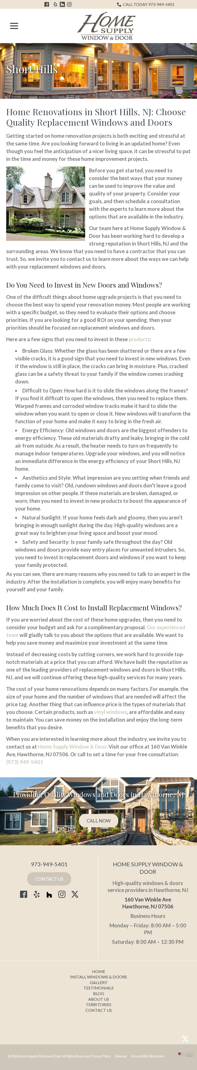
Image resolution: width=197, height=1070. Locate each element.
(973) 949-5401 (24, 762)
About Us (98, 999)
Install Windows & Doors (98, 976)
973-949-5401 (49, 864)
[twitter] (74, 894)
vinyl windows (110, 712)
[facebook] (23, 894)
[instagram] (61, 894)
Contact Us (49, 879)
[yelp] (36, 894)
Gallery (98, 982)
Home (98, 971)
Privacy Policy (101, 1056)
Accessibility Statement (147, 1056)
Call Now (99, 820)
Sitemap (121, 1056)
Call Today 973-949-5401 (148, 4)
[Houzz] (49, 895)
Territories (98, 1004)
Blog (98, 993)
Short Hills (32, 68)
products (139, 339)
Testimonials (98, 987)
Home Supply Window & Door (72, 746)
